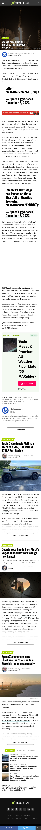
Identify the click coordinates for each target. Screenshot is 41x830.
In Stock (34, 335)
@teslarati (6, 785)
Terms (25, 818)
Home (10, 815)
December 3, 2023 (17, 102)
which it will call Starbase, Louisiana (16, 720)
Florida (6, 399)
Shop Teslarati (12, 335)
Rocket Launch (25, 399)
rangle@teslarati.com (12, 325)
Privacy (34, 818)
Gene (11, 568)
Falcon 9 (19, 397)
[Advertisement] (20, 264)
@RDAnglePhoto (11, 328)
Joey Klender (14, 457)
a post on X (26, 615)
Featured (28, 397)
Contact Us (28, 815)
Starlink (20, 401)
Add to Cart (29, 383)
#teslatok (17, 788)
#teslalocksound (27, 788)
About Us (18, 815)
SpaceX (35, 399)
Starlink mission (9, 403)
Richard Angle (14, 55)
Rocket (14, 399)
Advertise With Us (13, 818)
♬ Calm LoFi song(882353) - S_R (13, 790)
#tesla (10, 788)
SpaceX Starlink (9, 401)
